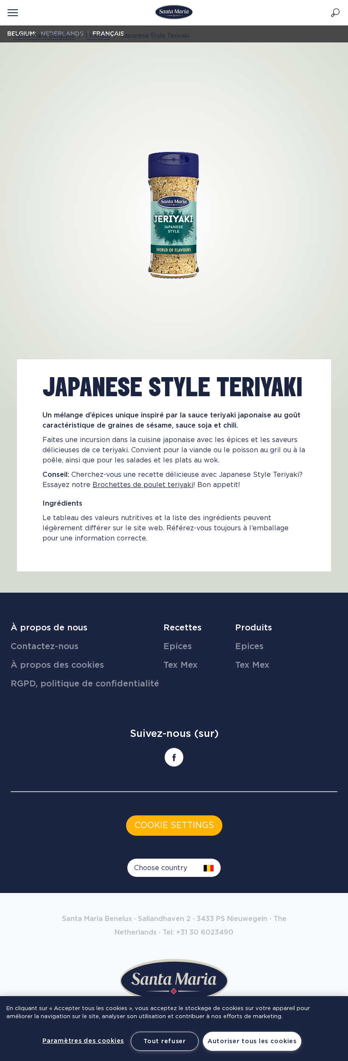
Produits (253, 628)
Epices (177, 646)
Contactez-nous (45, 646)
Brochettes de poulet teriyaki (143, 485)
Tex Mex (180, 665)
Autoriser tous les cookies (252, 1041)
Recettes (182, 628)
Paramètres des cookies (83, 1041)
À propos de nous (49, 628)
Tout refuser (164, 1041)
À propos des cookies (57, 665)
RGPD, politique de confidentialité (85, 684)
